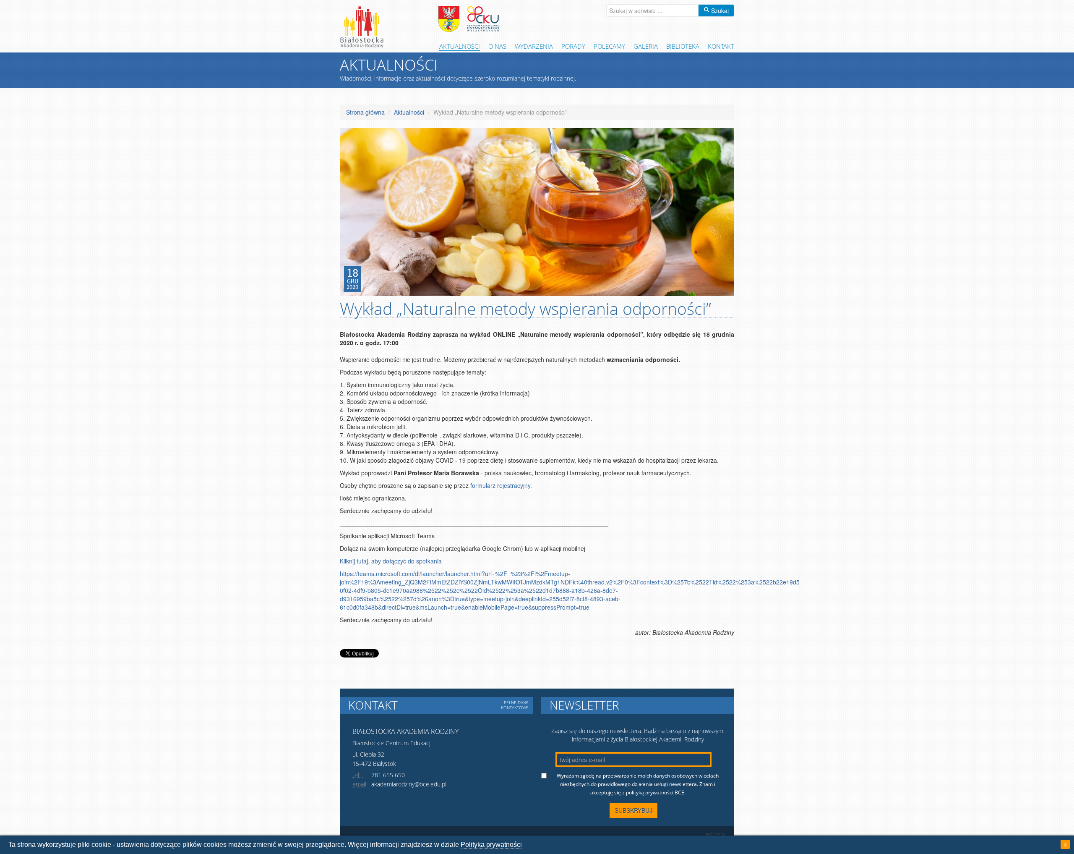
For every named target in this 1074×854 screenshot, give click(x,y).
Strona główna (365, 112)
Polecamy (609, 46)
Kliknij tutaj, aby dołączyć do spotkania (391, 561)
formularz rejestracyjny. (501, 485)
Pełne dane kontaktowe (515, 705)
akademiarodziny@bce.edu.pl (408, 784)
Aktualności (459, 46)
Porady (573, 46)
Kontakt (721, 46)
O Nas (497, 46)
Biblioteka (682, 46)
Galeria (645, 46)
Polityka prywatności (491, 844)
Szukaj (719, 10)
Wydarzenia (534, 46)
